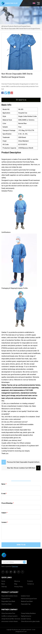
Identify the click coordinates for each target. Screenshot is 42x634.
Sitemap (4, 586)
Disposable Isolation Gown (9, 596)
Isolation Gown (25, 596)
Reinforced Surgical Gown (22, 26)
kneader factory (26, 619)
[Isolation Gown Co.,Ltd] (11, 555)
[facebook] (2, 571)
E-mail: (4, 493)
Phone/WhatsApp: (7, 503)
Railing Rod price (26, 616)
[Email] (24, 562)
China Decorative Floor (8, 613)
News (3, 584)
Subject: (4, 513)
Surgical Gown (5, 598)
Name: (3, 484)
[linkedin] (6, 571)
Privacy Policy (18, 586)
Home (5, 26)
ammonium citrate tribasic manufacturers (9, 622)
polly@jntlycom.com (21, 631)
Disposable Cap (25, 604)
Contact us (30, 584)
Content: (4, 522)
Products (10, 26)
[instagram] (18, 571)
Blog (15, 584)
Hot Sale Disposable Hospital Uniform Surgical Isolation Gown (26, 462)
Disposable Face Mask (8, 601)
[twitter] (10, 571)
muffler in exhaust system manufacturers (9, 616)
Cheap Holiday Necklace (28, 613)
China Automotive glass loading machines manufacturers (30, 622)
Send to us (22, 100)
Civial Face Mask (6, 604)
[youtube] (14, 571)
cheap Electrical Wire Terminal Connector (10, 619)
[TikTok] (22, 571)
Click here (15, 566)
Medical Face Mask (27, 601)
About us (17, 581)
